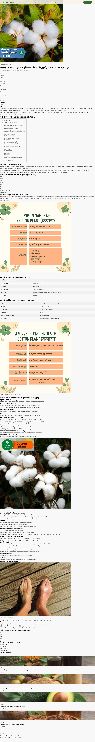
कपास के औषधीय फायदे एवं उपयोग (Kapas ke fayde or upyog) (14, 131)
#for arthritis (9, 108)
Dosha (4, 303)
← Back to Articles (4, 64)
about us (69, 2)
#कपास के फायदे (49, 110)
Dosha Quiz (13, 737)
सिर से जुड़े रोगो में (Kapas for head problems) (13, 139)
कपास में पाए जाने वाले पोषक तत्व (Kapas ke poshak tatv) (13, 125)
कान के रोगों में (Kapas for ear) (10, 134)
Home (27, 2)
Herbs (31, 2)
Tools (17, 737)
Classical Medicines (62, 2)
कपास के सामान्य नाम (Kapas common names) (12, 128)
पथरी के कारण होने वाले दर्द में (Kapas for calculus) (13, 143)
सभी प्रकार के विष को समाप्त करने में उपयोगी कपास (14, 157)
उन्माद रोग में (8, 153)
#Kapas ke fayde (6, 110)
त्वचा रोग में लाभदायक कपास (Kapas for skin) (13, 146)
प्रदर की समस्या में (9, 149)
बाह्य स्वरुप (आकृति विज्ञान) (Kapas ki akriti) (11, 126)
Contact (20, 737)
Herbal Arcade (10, 2)
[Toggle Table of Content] (23, 120)
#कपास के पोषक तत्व (42, 110)
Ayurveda (36, 2)
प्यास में (7, 137)
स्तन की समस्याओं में (9, 150)
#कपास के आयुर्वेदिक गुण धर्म (32, 110)
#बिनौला (64, 110)
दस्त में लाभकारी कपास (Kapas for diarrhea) (13, 138)
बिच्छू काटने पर (8, 156)
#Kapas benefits (52, 108)
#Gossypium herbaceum (30, 108)
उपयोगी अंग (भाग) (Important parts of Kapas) (12, 158)
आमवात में (7, 145)
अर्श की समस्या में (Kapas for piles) (11, 142)
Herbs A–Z (8, 737)
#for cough (14, 108)
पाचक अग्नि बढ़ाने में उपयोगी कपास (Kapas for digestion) (14, 141)
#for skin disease (21, 108)
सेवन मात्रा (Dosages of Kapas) (9, 160)
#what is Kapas (13, 110)
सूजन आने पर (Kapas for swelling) (11, 154)
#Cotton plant (3, 108)
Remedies (50, 2)
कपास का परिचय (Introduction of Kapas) (9, 122)
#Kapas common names (71, 108)
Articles (4, 737)
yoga (55, 2)
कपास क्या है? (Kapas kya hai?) (9, 123)
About (1, 737)
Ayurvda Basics (43, 2)
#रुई (67, 110)
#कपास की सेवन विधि (21, 110)
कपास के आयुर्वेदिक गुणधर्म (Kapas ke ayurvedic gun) (13, 130)
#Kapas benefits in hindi (61, 108)
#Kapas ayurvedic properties (41, 108)
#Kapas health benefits (82, 108)
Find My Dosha (88, 2)
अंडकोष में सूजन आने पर (9, 152)
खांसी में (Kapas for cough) (10, 135)
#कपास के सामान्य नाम (58, 110)
